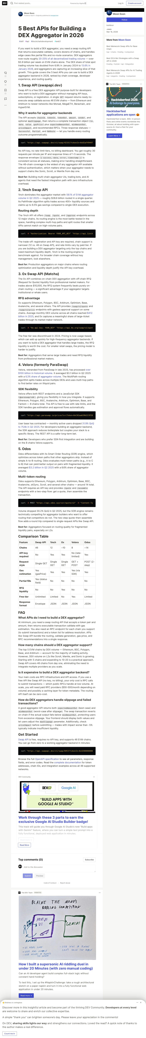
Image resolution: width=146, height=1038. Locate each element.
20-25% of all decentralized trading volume (62, 58)
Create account (134, 3)
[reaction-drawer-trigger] (5, 74)
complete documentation (67, 762)
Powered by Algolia (77, 3)
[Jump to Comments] (5, 82)
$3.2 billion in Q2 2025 (41, 467)
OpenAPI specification (47, 759)
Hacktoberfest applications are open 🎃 (123, 113)
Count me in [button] (9, 1033)
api (27, 41)
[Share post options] (5, 105)
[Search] (11, 3)
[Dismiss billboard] (140, 1002)
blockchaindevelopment (42, 41)
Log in (120, 3)
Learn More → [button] (114, 136)
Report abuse (65, 883)
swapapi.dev (54, 15)
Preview (39, 876)
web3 (58, 41)
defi (21, 41)
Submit (28, 876)
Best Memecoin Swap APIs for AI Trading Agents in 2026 (124, 73)
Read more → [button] (26, 995)
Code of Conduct (50, 883)
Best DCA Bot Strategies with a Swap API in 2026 (122, 61)
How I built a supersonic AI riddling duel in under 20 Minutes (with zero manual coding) (56, 966)
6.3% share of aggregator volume (43, 376)
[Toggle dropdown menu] (94, 777)
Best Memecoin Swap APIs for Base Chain (121, 49)
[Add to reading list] (5, 91)
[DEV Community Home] (5, 3)
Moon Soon (29, 13)
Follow (124, 20)
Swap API (23, 739)
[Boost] (5, 98)
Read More (24, 845)
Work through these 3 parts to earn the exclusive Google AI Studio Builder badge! (53, 819)
